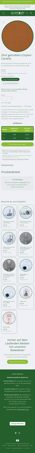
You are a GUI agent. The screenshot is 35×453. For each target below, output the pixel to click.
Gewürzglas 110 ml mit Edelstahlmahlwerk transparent (26, 248)
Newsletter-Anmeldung (17, 362)
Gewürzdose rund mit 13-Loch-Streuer (25, 222)
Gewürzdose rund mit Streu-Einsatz (9, 247)
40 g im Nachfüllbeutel (10, 79)
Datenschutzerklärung (23, 445)
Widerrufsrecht (12, 445)
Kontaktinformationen (17, 448)
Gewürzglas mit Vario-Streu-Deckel (9, 302)
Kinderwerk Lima (23, 409)
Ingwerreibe (23, 301)
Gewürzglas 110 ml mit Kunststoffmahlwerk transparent (9, 276)
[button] (3, 13)
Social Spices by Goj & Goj (16, 443)
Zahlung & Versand (7, 165)
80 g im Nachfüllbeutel (10, 83)
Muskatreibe (6, 327)
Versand (10, 73)
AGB (31, 445)
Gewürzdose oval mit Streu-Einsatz (8, 222)
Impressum (27, 448)
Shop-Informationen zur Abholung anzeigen (15, 159)
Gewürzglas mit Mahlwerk (24, 275)
